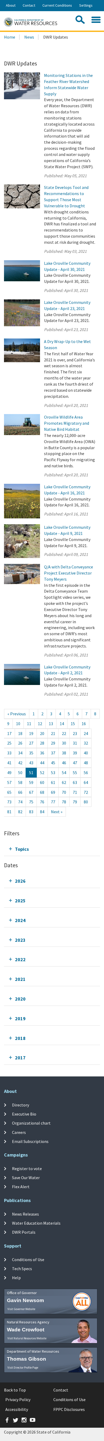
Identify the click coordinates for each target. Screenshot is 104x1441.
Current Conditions (57, 5)
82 (20, 811)
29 (53, 743)
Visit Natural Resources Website (26, 1338)
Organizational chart (31, 1123)
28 (42, 743)
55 (75, 772)
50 (20, 772)
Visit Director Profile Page (22, 1367)
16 (84, 723)
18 (20, 733)
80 (86, 801)
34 (20, 752)
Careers (19, 1132)
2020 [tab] (20, 999)
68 (42, 792)
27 (31, 743)
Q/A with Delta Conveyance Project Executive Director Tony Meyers (68, 573)
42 (20, 762)
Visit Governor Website (21, 1309)
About (10, 5)
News (29, 37)
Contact (29, 5)
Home (9, 37)
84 (42, 811)
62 (64, 782)
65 (9, 792)
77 (53, 801)
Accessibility (16, 1409)
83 (31, 811)
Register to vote (27, 1168)
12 (40, 723)
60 (42, 782)
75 (31, 801)
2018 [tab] (20, 1038)
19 (31, 733)
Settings (86, 5)
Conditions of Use (28, 1259)
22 (64, 733)
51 (31, 772)
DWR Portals (23, 1232)
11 (29, 723)
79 (75, 801)
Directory (20, 1105)
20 (42, 733)
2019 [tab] (20, 1018)
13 (51, 723)
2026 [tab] (20, 881)
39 (75, 752)
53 (53, 772)
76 (42, 801)
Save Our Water (26, 1177)
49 (9, 772)
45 (53, 762)
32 (86, 743)
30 (64, 743)
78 (64, 801)
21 (53, 733)
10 (18, 723)
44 (42, 762)
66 (20, 792)
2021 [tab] (20, 979)
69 (53, 792)
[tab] (52, 849)
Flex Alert (21, 1186)
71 (75, 792)
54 (64, 772)
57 (9, 782)
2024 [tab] (20, 920)
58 (20, 782)
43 (31, 762)
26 (20, 743)
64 (86, 782)
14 (62, 723)
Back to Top (15, 1390)
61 (53, 782)
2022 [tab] (20, 959)
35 (31, 752)
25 (9, 743)
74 (20, 801)
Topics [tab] (22, 849)
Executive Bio (24, 1114)
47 (75, 762)
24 (86, 733)
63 (75, 782)
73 (9, 801)
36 (42, 752)
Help (16, 1277)
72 (86, 792)
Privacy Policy (17, 1399)
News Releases (25, 1213)
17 (9, 733)
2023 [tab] (20, 940)
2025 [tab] (20, 901)
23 (75, 733)
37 (53, 752)
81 (9, 811)
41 (9, 762)
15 (73, 723)
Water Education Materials (36, 1223)
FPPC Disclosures (69, 1409)
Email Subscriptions (30, 1141)
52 (42, 772)
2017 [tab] (20, 1058)
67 (31, 792)
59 (31, 782)
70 (64, 792)
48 (86, 762)
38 (64, 752)
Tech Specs (22, 1268)
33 (9, 752)
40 (86, 752)
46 (64, 762)
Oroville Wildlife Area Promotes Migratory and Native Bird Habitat (66, 423)
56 (86, 772)
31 (75, 743)
